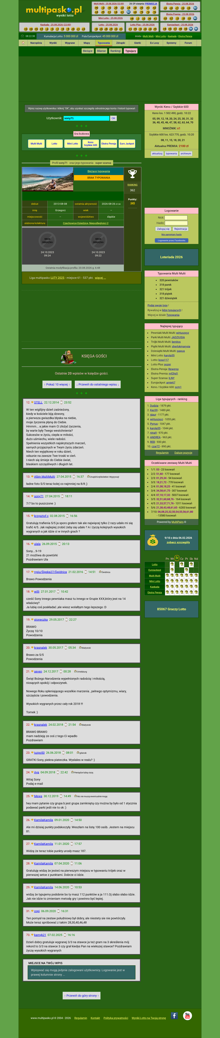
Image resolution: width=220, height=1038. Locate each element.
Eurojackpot (154, 570)
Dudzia (154, 405)
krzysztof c (41, 516)
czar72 (156, 446)
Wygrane (70, 42)
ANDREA (155, 437)
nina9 (153, 432)
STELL (38, 402)
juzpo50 (39, 752)
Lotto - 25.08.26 (108, 24)
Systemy (171, 42)
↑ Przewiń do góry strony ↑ (81, 995)
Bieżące (87, 50)
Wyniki (53, 42)
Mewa (38, 796)
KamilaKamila (43, 820)
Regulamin (162, 452)
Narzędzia (36, 42)
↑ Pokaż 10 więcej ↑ (57, 384)
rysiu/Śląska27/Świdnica (50, 572)
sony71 (39, 496)
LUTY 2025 (57, 278)
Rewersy (173, 369)
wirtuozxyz (182, 332)
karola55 (169, 355)
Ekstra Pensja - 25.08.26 (180, 3)
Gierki (137, 42)
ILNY (172, 378)
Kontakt (95, 1018)
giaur (153, 414)
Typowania (104, 42)
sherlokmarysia (181, 346)
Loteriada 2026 (171, 257)
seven (38, 671)
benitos (176, 341)
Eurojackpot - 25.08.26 (180, 24)
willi (36, 591)
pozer (167, 364)
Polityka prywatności (116, 1018)
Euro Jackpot (127, 143)
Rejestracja (180, 228)
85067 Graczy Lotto (171, 609)
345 (132, 203)
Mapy (87, 42)
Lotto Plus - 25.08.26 (142, 24)
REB (152, 441)
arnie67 (170, 382)
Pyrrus (154, 423)
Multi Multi (148, 36)
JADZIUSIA (178, 337)
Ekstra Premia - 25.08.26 (180, 14)
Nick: (161, 217)
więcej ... (100, 278)
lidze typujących (171, 310)
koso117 (163, 359)
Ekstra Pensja (185, 36)
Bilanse (101, 50)
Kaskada (172, 36)
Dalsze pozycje (183, 452)
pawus (181, 350)
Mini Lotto (161, 36)
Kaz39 (154, 410)
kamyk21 (40, 935)
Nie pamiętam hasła (171, 234)
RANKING (133, 184)
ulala (37, 544)
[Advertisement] (110, 79)
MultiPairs (177, 521)
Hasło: (161, 223)
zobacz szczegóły (178, 542)
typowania (171, 153)
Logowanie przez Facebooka (171, 240)
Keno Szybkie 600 (90, 144)
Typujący (130, 50)
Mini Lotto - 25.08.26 (110, 18)
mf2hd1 (173, 373)
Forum (188, 42)
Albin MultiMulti (44, 476)
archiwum (186, 153)
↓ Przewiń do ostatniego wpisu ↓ (97, 384)
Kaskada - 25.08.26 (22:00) (55, 24)
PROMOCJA (151, 3)
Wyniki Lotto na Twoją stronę (149, 1018)
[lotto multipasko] (58, 10)
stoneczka (41, 619)
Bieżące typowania (99, 171)
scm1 (178, 387)
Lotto (154, 564)
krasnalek (40, 647)
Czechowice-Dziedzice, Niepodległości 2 (86, 223)
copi (37, 911)
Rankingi (115, 50)
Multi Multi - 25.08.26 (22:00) (109, 3)
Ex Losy (154, 42)
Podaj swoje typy (158, 305)
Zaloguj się (163, 228)
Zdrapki (120, 42)
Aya (36, 772)
